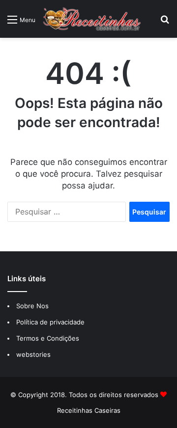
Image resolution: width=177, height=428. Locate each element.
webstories (33, 354)
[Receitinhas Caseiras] (92, 19)
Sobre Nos (32, 306)
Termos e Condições (47, 338)
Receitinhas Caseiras (88, 410)
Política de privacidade (51, 322)
